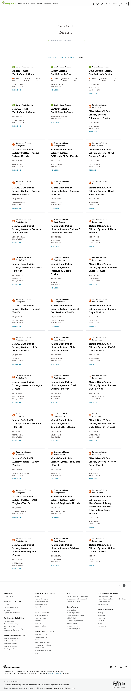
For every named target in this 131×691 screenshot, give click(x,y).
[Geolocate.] (84, 40)
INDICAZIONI (16, 90)
